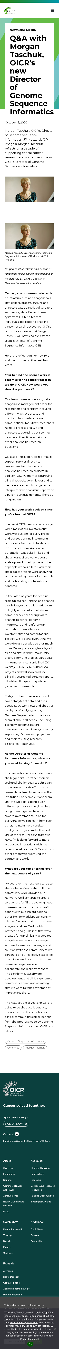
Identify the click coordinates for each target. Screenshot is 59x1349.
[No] (55, 1328)
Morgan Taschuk (35, 1047)
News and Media (23, 30)
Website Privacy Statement (24, 1322)
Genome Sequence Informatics (25, 1041)
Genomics (13, 1047)
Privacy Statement (29, 1339)
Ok (30, 1344)
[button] (52, 10)
